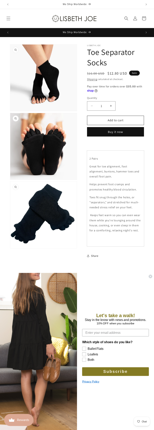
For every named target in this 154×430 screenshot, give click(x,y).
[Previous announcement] (7, 4)
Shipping (92, 79)
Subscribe (115, 371)
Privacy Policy (90, 381)
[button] (8, 18)
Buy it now (115, 132)
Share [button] (94, 256)
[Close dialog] (150, 276)
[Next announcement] (146, 4)
